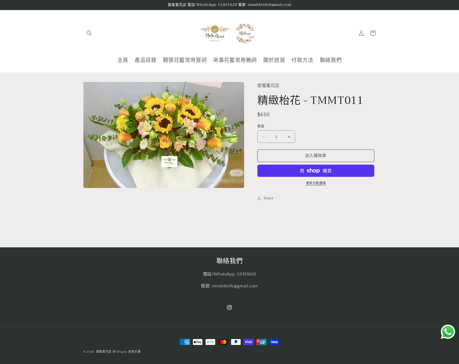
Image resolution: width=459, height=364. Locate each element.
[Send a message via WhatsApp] (448, 331)
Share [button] (269, 198)
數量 (261, 126)
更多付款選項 (316, 183)
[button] (89, 33)
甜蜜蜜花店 (104, 351)
